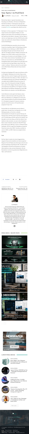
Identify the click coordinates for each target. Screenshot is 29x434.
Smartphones (11, 10)
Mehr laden (14, 405)
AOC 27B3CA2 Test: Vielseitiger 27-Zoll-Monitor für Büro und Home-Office (18, 400)
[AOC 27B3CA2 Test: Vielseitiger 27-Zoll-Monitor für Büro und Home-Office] (5, 399)
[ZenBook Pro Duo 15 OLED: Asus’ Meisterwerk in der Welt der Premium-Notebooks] (5, 380)
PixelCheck (7, 7)
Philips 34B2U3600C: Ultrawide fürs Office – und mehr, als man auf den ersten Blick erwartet (15, 317)
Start (3, 7)
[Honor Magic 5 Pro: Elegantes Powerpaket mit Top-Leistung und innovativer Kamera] (5, 361)
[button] (3, 431)
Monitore (14, 286)
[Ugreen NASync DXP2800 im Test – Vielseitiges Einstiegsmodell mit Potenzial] (5, 371)
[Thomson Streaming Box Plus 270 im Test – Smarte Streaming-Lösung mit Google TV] (5, 390)
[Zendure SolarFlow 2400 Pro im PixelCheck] (14, 249)
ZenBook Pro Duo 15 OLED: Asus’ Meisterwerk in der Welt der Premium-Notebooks (19, 381)
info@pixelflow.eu (17, 417)
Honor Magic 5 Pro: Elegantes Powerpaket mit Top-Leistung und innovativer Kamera (19, 362)
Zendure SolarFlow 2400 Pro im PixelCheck (15, 261)
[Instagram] (14, 226)
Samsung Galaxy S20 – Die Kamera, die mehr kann (21, 189)
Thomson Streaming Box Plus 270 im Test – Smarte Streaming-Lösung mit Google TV (19, 390)
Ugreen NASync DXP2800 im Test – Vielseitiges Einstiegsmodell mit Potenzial (19, 371)
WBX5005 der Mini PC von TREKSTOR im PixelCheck (7, 189)
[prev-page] (2, 323)
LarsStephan (8, 15)
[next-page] (5, 323)
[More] (19, 179)
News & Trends (14, 358)
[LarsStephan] (3, 16)
